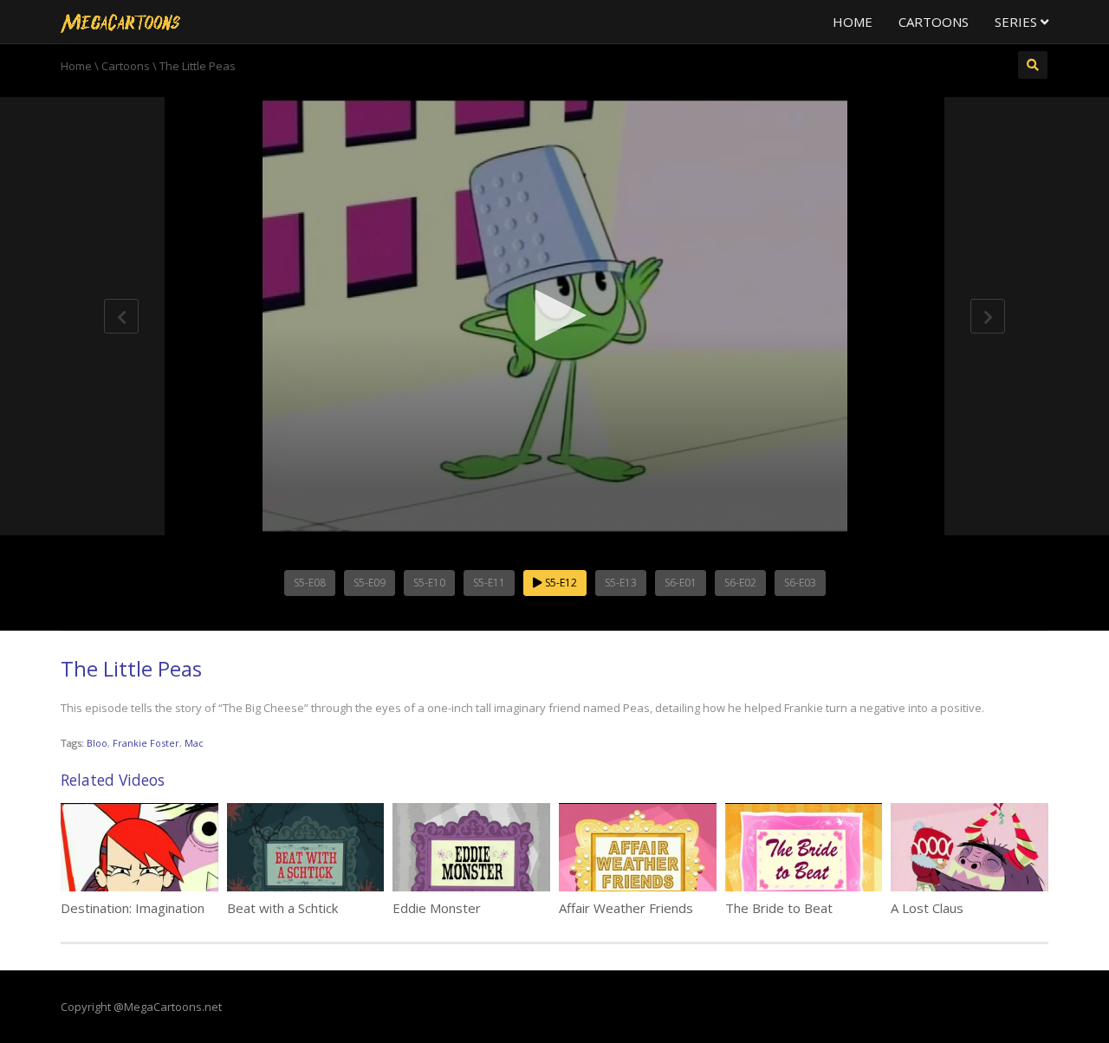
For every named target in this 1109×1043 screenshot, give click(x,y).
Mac (194, 742)
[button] (554, 315)
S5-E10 (429, 582)
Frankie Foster (146, 742)
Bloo (97, 742)
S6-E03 (800, 582)
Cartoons (933, 21)
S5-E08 (310, 582)
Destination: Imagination (132, 908)
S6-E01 (681, 582)
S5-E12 (559, 582)
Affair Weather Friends (626, 908)
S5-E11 (489, 582)
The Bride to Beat (779, 908)
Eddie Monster (436, 908)
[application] (554, 316)
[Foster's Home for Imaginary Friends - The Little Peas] (120, 21)
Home (852, 21)
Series (1018, 21)
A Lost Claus (927, 908)
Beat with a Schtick (282, 908)
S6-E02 (740, 582)
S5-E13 (621, 582)
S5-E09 (369, 582)
